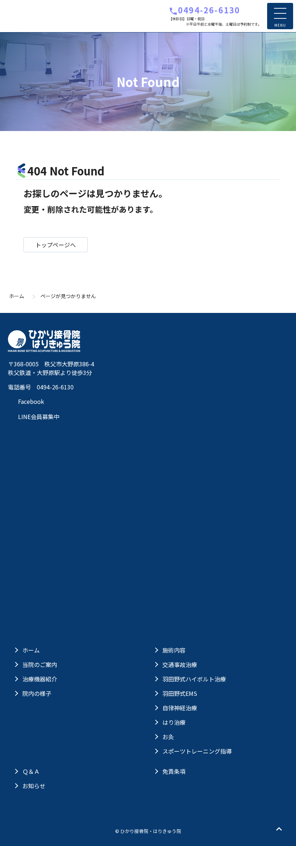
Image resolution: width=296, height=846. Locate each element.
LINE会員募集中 (38, 416)
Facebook (30, 401)
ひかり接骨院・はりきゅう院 (44, 16)
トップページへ (55, 244)
